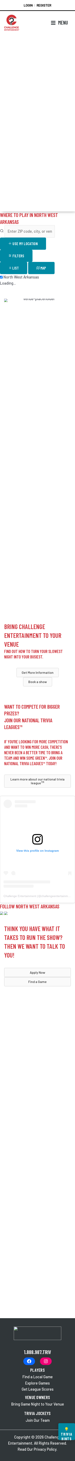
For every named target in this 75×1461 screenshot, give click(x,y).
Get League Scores (38, 1389)
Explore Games (37, 1383)
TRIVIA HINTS (66, 1433)
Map (43, 268)
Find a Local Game (37, 1376)
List (15, 268)
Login (28, 5)
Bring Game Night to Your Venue (37, 1404)
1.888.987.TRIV (37, 1352)
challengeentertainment (56, 896)
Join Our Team (38, 1420)
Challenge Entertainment (20, 896)
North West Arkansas (21, 277)
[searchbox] (30, 231)
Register (44, 5)
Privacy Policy (45, 1449)
